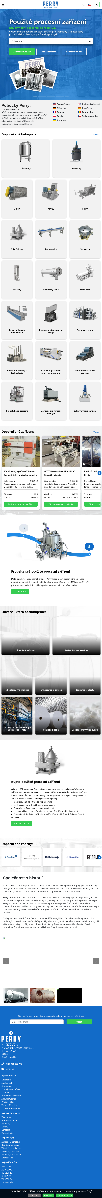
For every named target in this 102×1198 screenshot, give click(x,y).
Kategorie (6, 1079)
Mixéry (4, 1126)
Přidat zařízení (20, 48)
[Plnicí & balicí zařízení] (16, 394)
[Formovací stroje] (85, 313)
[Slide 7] (62, 96)
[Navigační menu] (3, 4)
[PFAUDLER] (10, 857)
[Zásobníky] (25, 151)
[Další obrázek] (96, 961)
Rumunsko (87, 112)
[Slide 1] (35, 96)
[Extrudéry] (85, 272)
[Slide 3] (44, 96)
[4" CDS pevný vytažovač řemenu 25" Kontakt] (21, 453)
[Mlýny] (50, 192)
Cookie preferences (10, 1108)
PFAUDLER (6, 1166)
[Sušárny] (16, 272)
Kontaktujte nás (46, 48)
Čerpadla (5, 1129)
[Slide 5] (53, 96)
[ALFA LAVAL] (72, 857)
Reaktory (5, 1123)
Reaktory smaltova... (11, 1151)
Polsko (60, 116)
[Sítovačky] (85, 232)
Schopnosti (6, 1086)
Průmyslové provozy (11, 1095)
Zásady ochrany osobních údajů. (77, 1191)
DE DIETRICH (7, 1172)
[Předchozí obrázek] (6, 961)
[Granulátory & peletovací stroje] (50, 313)
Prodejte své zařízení (11, 1089)
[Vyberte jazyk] (89, 4)
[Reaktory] (76, 151)
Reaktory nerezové (10, 1145)
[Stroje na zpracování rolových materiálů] (50, 353)
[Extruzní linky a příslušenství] (16, 313)
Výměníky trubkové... (11, 1148)
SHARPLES (6, 1176)
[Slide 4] (49, 96)
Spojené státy (63, 104)
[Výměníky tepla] (50, 272)
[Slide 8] (67, 96)
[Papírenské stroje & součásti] (85, 353)
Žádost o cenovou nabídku (20, 504)
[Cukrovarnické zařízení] (85, 394)
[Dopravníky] (50, 232)
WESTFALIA (6, 1179)
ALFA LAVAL (6, 1169)
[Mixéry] (16, 192)
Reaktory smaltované (11, 1154)
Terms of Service (9, 1105)
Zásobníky (6, 1117)
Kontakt (5, 1092)
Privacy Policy (7, 1102)
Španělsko (87, 108)
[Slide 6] (58, 96)
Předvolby (34, 1195)
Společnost (6, 1083)
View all (97, 134)
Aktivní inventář (8, 1098)
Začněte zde (20, 591)
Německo (61, 108)
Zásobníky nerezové (10, 1141)
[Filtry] (85, 192)
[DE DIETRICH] (52, 857)
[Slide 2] (40, 96)
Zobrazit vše (7, 1133)
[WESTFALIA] (31, 857)
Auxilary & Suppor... (10, 1120)
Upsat (79, 1021)
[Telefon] (83, 5)
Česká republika (90, 116)
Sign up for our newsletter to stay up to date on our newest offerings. (51, 1016)
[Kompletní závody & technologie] (16, 353)
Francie (60, 112)
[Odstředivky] (16, 232)
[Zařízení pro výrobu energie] (50, 394)
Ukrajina (61, 120)
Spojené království (91, 104)
